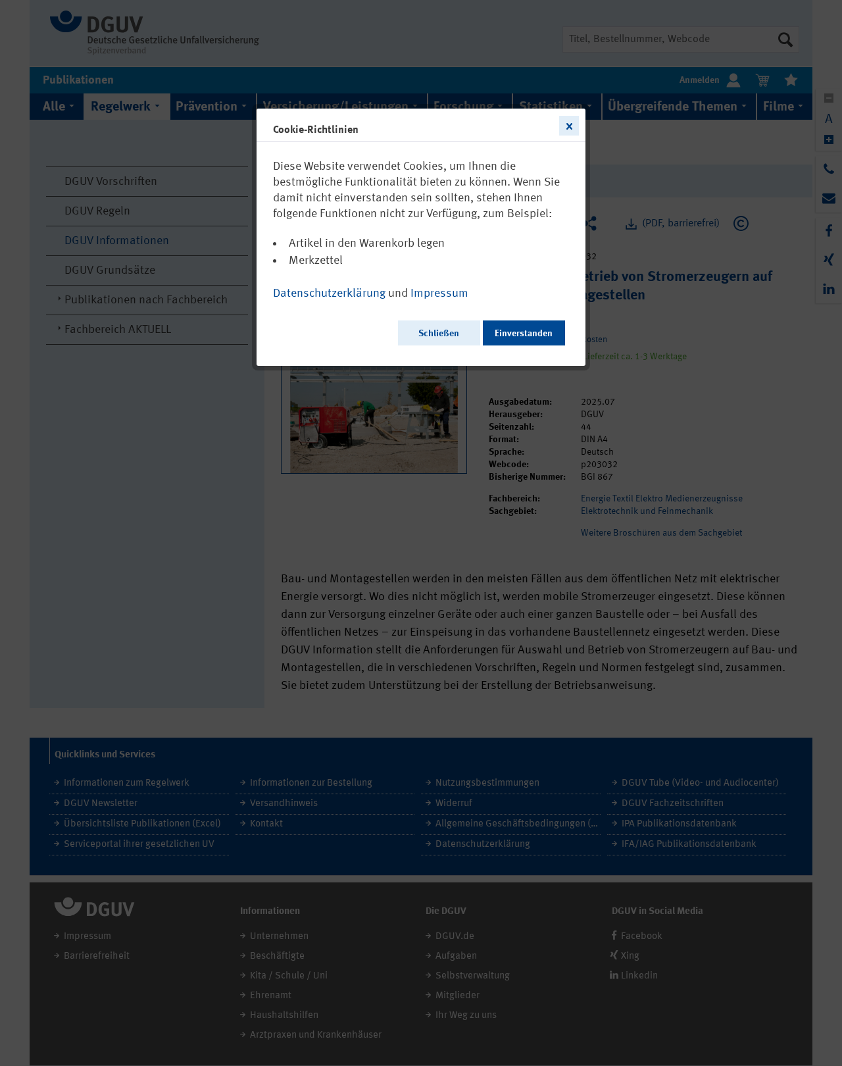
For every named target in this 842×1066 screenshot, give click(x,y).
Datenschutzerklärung (329, 293)
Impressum (439, 293)
